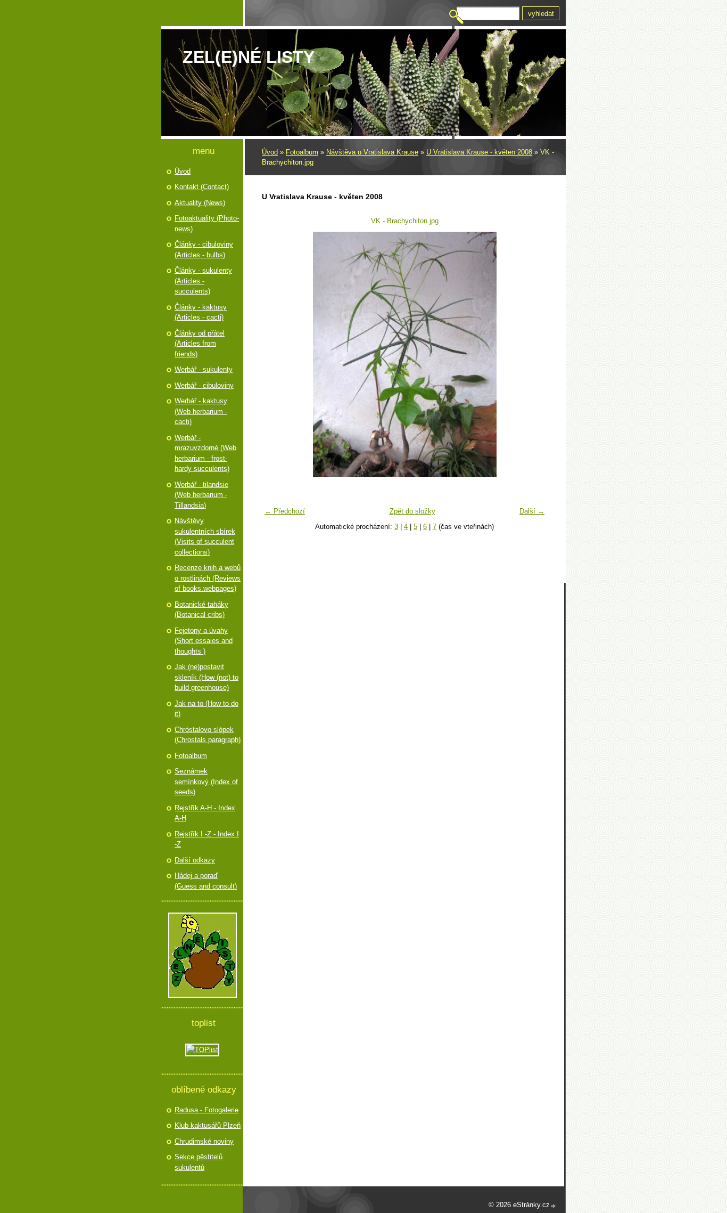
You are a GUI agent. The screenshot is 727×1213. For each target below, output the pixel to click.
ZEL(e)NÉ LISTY (249, 57)
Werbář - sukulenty (204, 369)
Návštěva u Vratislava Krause (372, 152)
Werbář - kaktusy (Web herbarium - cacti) (201, 411)
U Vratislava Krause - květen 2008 (479, 152)
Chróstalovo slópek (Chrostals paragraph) (208, 735)
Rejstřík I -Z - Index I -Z (207, 839)
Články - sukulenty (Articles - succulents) (203, 280)
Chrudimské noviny (204, 1141)
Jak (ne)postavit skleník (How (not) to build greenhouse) (206, 677)
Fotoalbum (302, 152)
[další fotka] (532, 354)
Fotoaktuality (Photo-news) (207, 223)
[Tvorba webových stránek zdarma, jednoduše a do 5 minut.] (553, 1205)
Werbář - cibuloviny (204, 385)
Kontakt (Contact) (202, 187)
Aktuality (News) (200, 203)
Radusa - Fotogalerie (206, 1110)
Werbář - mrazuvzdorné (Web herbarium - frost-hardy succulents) (205, 453)
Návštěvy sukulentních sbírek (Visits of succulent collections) (205, 536)
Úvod (270, 152)
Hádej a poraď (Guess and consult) (206, 881)
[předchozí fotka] (276, 354)
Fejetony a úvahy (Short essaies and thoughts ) (204, 640)
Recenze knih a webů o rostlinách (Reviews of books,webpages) (208, 578)
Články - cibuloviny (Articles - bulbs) (204, 249)
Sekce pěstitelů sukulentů (198, 1162)
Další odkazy (195, 860)
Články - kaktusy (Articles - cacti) (201, 312)
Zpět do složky (412, 511)
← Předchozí (285, 511)
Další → (531, 511)
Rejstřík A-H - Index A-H (205, 813)
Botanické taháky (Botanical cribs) (201, 609)
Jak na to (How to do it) (206, 708)
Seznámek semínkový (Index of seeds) (206, 781)
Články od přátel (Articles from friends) (200, 343)
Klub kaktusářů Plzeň (208, 1125)
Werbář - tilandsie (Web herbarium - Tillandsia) (201, 495)
